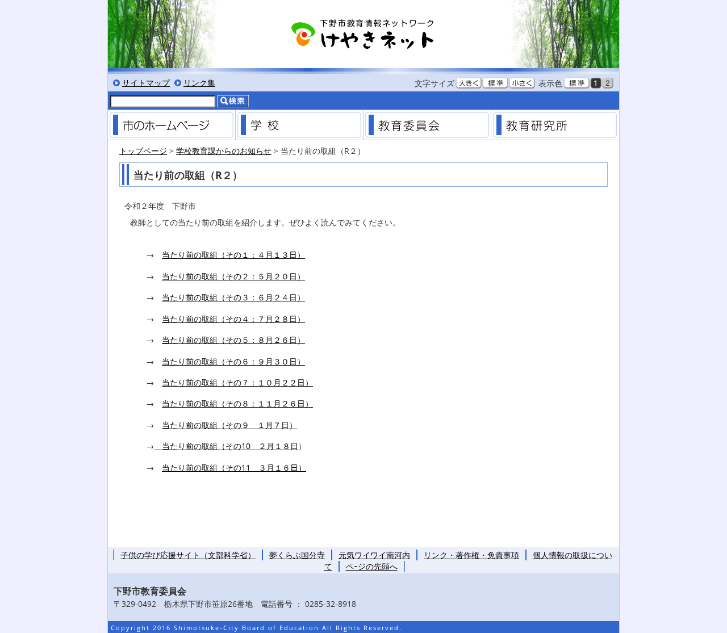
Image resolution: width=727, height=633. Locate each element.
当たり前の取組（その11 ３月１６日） (234, 467)
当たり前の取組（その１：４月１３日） (233, 254)
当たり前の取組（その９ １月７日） (229, 425)
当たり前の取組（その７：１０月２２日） (237, 382)
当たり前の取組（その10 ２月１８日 (226, 446)
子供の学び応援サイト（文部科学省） (188, 555)
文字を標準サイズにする (495, 83)
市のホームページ (171, 125)
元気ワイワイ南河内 (374, 555)
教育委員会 (427, 125)
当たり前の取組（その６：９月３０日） (233, 361)
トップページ (143, 150)
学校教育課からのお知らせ (223, 150)
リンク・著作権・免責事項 (471, 555)
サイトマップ (146, 82)
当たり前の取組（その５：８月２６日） (233, 339)
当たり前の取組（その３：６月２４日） (233, 297)
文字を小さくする (522, 83)
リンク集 (199, 82)
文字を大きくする (469, 83)
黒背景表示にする (595, 83)
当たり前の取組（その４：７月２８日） (233, 318)
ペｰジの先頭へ (372, 566)
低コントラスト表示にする (607, 83)
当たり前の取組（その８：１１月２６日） (237, 403)
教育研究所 (555, 125)
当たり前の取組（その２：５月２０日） (233, 276)
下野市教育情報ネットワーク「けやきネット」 (363, 34)
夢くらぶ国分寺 (297, 555)
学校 (299, 125)
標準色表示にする (576, 83)
